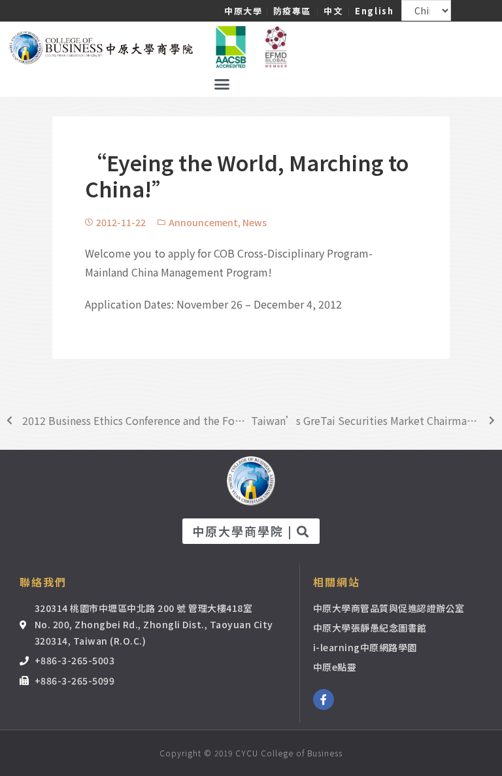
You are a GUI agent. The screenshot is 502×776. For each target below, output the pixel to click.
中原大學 (243, 11)
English (374, 11)
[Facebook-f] (323, 699)
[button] (222, 84)
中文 (333, 11)
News (255, 222)
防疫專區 (292, 11)
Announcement (203, 222)
